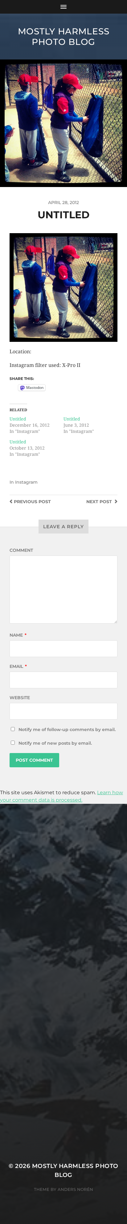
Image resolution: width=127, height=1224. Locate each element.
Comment (21, 550)
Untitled (18, 418)
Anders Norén (75, 1189)
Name (18, 635)
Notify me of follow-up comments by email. (67, 729)
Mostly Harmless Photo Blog (63, 36)
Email (18, 666)
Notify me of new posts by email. (55, 743)
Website (20, 697)
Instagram (26, 482)
